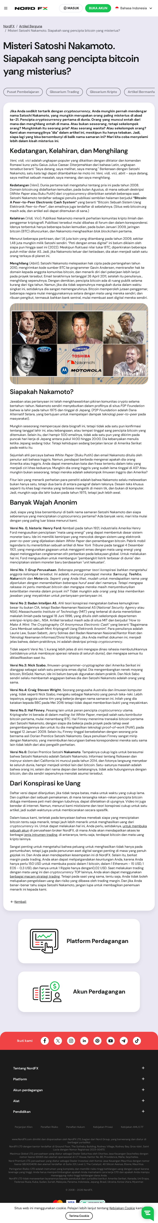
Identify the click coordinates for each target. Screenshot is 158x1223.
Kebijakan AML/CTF (132, 1127)
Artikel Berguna (30, 26)
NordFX (9, 26)
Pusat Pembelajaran (23, 92)
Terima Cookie (79, 1216)
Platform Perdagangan (97, 941)
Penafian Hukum (75, 1127)
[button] (5, 8)
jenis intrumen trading (40, 835)
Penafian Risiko (49, 1127)
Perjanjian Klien (24, 1127)
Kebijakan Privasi (103, 1127)
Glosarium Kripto (103, 92)
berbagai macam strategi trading (35, 876)
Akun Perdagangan (99, 991)
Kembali (20, 902)
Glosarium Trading (64, 92)
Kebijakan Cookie (122, 1208)
